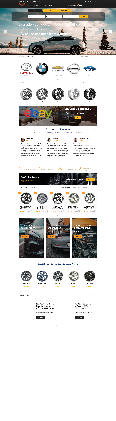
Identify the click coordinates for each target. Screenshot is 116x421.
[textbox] (36, 16)
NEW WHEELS (76, 187)
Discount (85, 187)
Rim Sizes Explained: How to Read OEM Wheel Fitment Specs (85, 306)
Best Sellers (66, 187)
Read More (40, 317)
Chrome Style (42, 283)
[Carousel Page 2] (58, 53)
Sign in (91, 1)
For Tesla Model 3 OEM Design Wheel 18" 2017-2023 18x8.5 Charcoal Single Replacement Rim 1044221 (42, 209)
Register (95, 1)
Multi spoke (90, 283)
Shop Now (90, 179)
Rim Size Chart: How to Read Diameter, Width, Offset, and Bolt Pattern (45, 306)
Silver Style (73, 283)
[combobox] (36, 16)
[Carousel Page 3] (59, 325)
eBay (78, 117)
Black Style (26, 283)
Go (84, 16)
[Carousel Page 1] (57, 124)
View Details (25, 236)
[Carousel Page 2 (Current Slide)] (58, 124)
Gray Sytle (58, 283)
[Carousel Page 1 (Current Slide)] (57, 53)
